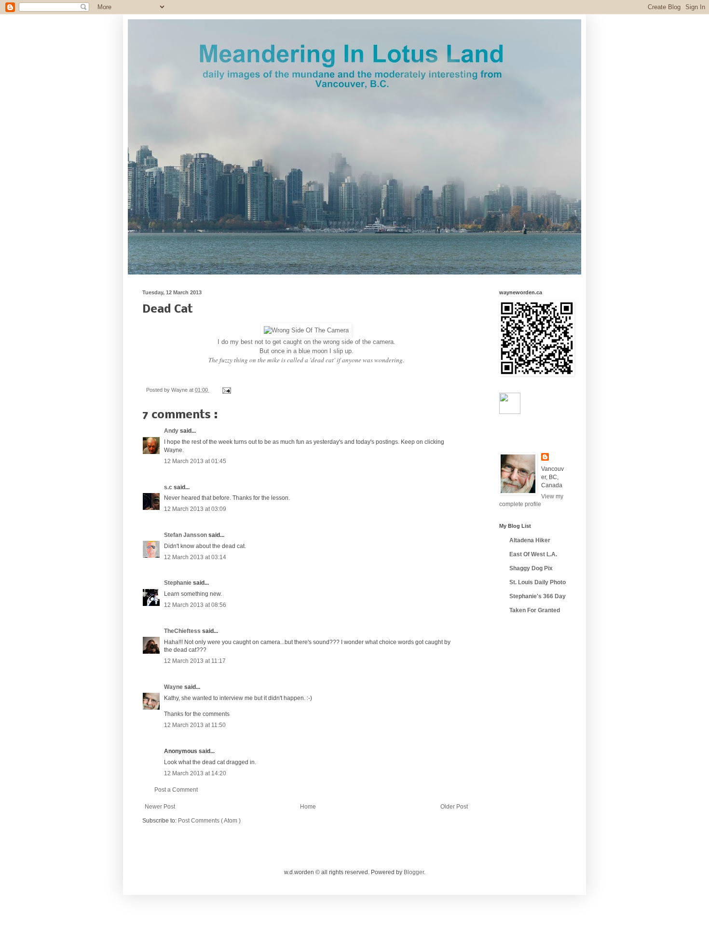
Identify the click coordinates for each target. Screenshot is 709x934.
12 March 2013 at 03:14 (195, 557)
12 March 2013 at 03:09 (195, 509)
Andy (172, 430)
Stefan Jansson (186, 535)
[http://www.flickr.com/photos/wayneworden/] (509, 412)
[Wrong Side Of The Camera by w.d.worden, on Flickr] (306, 330)
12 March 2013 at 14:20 (195, 773)
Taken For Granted (534, 610)
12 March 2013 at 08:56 (195, 605)
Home (308, 806)
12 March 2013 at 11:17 (195, 661)
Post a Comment (176, 789)
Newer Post (160, 806)
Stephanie (178, 582)
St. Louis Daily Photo (537, 582)
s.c (169, 487)
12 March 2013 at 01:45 (195, 461)
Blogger (414, 872)
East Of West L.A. (533, 554)
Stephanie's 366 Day (537, 596)
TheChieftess (183, 631)
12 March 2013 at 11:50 (195, 725)
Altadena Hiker (529, 540)
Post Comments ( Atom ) (209, 820)
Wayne (174, 687)
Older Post (454, 806)
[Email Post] (225, 390)
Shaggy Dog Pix (531, 568)
